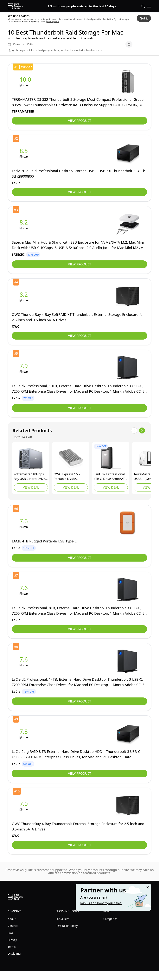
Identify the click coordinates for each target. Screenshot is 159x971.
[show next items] (142, 430)
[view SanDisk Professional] (111, 458)
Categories (110, 919)
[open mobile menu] (149, 6)
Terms (12, 946)
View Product (79, 121)
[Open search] (143, 6)
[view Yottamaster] (31, 458)
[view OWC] (24, 296)
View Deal (31, 487)
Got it (144, 18)
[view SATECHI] (24, 224)
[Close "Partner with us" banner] (147, 887)
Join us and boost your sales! (101, 903)
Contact (13, 926)
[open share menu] (129, 44)
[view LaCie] (24, 152)
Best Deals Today (67, 926)
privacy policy (52, 21)
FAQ (10, 933)
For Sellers (62, 919)
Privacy (12, 939)
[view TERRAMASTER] (26, 81)
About (12, 919)
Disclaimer (15, 953)
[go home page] (15, 6)
